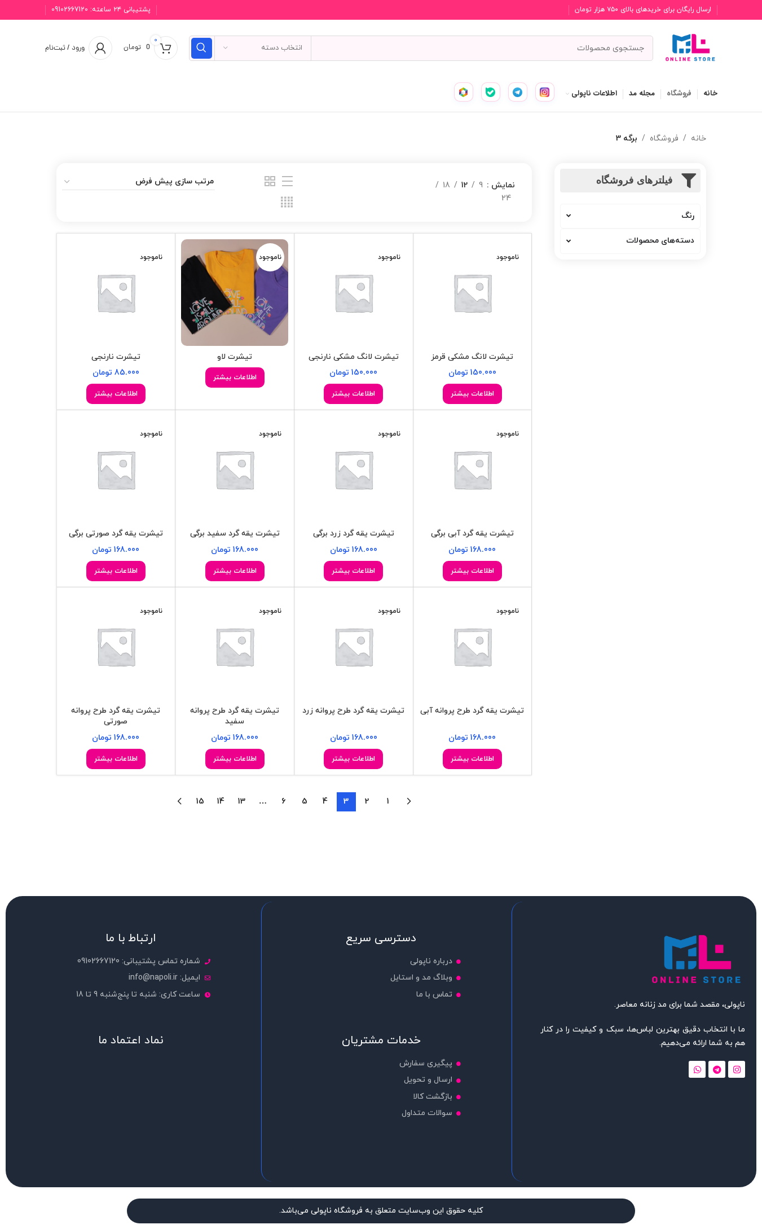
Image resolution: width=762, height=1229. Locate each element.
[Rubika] (463, 92)
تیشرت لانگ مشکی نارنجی (354, 357)
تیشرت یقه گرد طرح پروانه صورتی (115, 716)
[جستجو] (201, 48)
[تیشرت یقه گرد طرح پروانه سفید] (234, 646)
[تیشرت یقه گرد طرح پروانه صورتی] (116, 646)
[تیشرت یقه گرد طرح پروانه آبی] (472, 646)
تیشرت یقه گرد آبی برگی (472, 533)
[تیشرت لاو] (234, 292)
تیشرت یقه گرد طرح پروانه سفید (234, 716)
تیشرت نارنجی (115, 357)
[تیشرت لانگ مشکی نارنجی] (353, 292)
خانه (698, 138)
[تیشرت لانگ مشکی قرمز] (472, 292)
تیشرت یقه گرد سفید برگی (235, 533)
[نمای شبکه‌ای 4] (287, 202)
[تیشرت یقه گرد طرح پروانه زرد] (353, 646)
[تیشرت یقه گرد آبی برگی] (472, 469)
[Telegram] (517, 92)
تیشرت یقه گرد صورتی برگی (116, 533)
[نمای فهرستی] (287, 182)
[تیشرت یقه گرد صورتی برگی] (116, 469)
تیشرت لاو (234, 357)
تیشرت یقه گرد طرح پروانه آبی (472, 710)
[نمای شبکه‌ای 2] (270, 182)
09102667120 (69, 9)
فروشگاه (664, 138)
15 (200, 801)
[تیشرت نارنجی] (116, 292)
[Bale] (490, 92)
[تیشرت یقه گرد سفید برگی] (234, 469)
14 (220, 801)
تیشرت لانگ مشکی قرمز (472, 357)
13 (241, 801)
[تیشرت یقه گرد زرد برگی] (353, 469)
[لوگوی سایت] (690, 47)
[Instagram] (544, 92)
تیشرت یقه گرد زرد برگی (353, 533)
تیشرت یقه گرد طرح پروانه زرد (353, 710)
